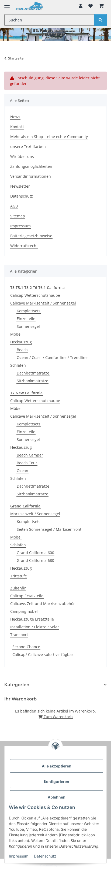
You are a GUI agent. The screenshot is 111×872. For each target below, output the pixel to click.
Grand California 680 (35, 560)
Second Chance (26, 646)
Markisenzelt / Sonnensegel (35, 513)
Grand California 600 (35, 552)
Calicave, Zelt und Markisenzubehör (42, 603)
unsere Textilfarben (28, 146)
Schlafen (18, 365)
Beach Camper (30, 455)
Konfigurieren (56, 781)
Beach (22, 349)
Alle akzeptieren (56, 766)
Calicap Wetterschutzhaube (35, 295)
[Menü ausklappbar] (7, 3)
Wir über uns (22, 156)
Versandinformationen (30, 176)
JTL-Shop (64, 865)
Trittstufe (18, 575)
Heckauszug (21, 341)
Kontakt (17, 126)
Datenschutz (45, 856)
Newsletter (20, 186)
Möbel (16, 334)
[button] (80, 6)
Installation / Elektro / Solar (34, 626)
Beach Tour (27, 462)
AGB (14, 206)
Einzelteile (26, 318)
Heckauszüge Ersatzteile (32, 619)
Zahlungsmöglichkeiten (31, 166)
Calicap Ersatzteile (26, 595)
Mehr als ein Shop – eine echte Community (49, 136)
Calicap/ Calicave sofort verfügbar (42, 654)
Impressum (18, 856)
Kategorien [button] (16, 684)
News (15, 116)
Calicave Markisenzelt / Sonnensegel (43, 303)
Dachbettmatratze (33, 373)
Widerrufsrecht (24, 245)
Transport (19, 634)
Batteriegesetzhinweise (31, 235)
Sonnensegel (28, 326)
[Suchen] (100, 20)
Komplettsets (28, 310)
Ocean (22, 470)
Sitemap (17, 215)
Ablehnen (56, 797)
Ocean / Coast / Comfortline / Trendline (52, 357)
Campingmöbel (24, 611)
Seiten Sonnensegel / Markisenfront (49, 529)
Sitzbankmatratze (32, 380)
